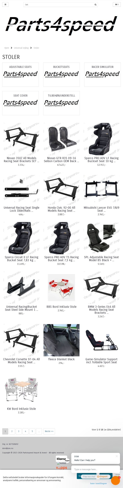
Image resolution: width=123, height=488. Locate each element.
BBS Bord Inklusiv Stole (61, 306)
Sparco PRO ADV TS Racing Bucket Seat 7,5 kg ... (61, 259)
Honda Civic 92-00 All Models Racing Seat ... (61, 209)
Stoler (36, 48)
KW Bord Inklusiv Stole (21, 408)
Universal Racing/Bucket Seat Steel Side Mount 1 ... (21, 308)
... (39, 431)
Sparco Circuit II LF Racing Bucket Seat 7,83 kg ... (21, 259)
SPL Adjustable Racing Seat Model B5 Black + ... (101, 259)
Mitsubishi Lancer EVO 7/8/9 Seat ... (101, 209)
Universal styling (21, 48)
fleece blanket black (61, 359)
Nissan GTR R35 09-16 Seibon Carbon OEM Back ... (61, 160)
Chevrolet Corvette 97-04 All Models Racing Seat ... (21, 361)
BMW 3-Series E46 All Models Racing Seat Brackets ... (101, 309)
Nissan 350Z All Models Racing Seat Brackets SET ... (21, 160)
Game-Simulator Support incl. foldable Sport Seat (101, 361)
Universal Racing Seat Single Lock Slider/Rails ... (21, 209)
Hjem (6, 48)
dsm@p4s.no (7, 448)
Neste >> (49, 431)
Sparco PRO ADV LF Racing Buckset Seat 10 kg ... (101, 160)
